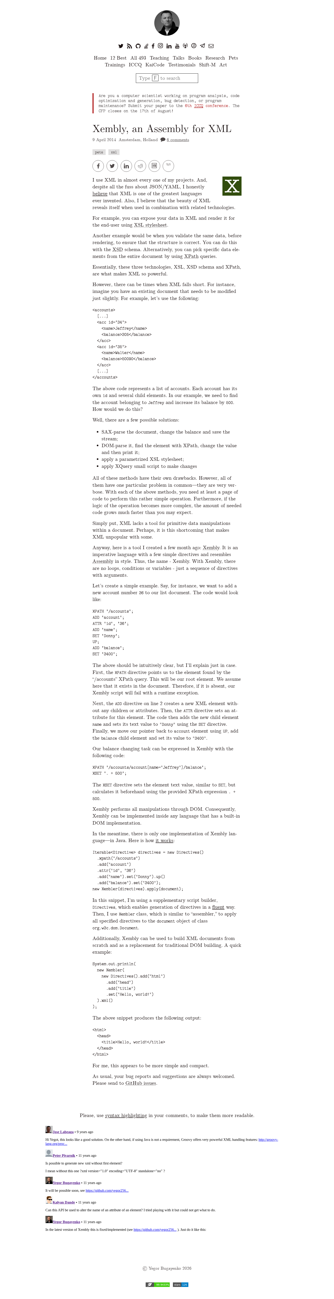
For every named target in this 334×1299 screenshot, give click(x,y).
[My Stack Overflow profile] (146, 46)
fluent (218, 907)
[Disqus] (167, 1181)
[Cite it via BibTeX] (169, 166)
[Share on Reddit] (142, 166)
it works (164, 840)
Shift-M (207, 65)
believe (99, 193)
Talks (178, 58)
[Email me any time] (211, 46)
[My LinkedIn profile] (169, 46)
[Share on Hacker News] (156, 166)
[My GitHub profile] (138, 46)
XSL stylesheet (150, 225)
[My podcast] (185, 46)
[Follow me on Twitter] (120, 46)
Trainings (115, 65)
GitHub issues (140, 1083)
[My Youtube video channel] (177, 46)
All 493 (138, 58)
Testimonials (182, 65)
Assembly (102, 561)
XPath (191, 256)
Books (195, 58)
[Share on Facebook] (99, 166)
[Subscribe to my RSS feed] (129, 46)
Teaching (159, 58)
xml (114, 152)
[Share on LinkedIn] (128, 166)
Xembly (211, 547)
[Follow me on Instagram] (160, 46)
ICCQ (135, 65)
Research (215, 58)
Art (223, 65)
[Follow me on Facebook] (153, 46)
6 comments (178, 139)
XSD (117, 249)
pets (99, 152)
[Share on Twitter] (114, 166)
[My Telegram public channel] (202, 46)
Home (100, 58)
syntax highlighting (126, 1115)
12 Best (118, 58)
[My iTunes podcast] (193, 46)
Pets (233, 58)
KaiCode (155, 65)
